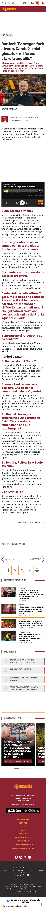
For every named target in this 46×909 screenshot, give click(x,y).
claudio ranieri (18, 544)
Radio (23, 830)
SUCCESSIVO (35, 559)
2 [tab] (23, 768)
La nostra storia (23, 837)
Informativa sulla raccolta (15, 906)
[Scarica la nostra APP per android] (31, 810)
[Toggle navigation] (39, 9)
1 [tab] (16, 768)
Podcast (23, 834)
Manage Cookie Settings (23, 848)
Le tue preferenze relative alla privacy (25, 901)
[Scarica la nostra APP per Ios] (14, 810)
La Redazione (23, 819)
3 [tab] (29, 768)
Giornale (23, 823)
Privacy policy (23, 841)
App (23, 826)
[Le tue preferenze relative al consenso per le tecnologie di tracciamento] (41, 904)
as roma (5, 544)
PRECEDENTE (11, 559)
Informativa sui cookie (23, 844)
